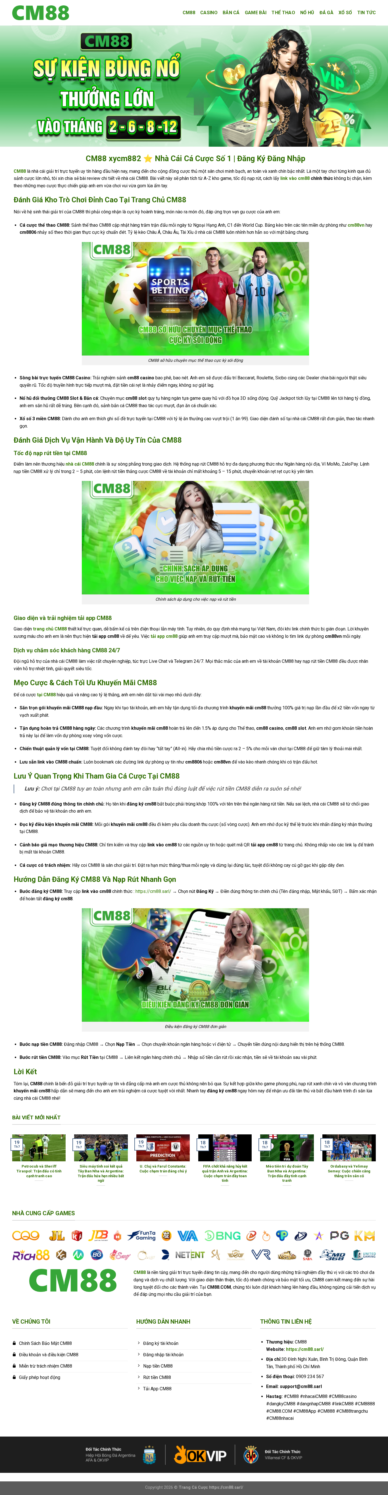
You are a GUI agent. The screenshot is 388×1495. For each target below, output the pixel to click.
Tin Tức (366, 12)
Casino (209, 12)
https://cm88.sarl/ (153, 891)
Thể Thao (283, 12)
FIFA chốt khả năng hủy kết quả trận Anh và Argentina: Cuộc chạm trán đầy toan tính (225, 1173)
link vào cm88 (295, 178)
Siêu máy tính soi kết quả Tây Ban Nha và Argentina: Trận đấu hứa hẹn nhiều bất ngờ (101, 1173)
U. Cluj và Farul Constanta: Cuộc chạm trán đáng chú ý (163, 1168)
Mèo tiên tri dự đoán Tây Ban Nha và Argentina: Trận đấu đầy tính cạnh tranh (287, 1173)
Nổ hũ (307, 12)
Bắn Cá (231, 12)
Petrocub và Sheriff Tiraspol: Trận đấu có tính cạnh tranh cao (38, 1171)
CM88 (189, 12)
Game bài (256, 12)
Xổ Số (345, 12)
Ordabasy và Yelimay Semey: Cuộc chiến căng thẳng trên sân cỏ (349, 1171)
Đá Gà (327, 12)
